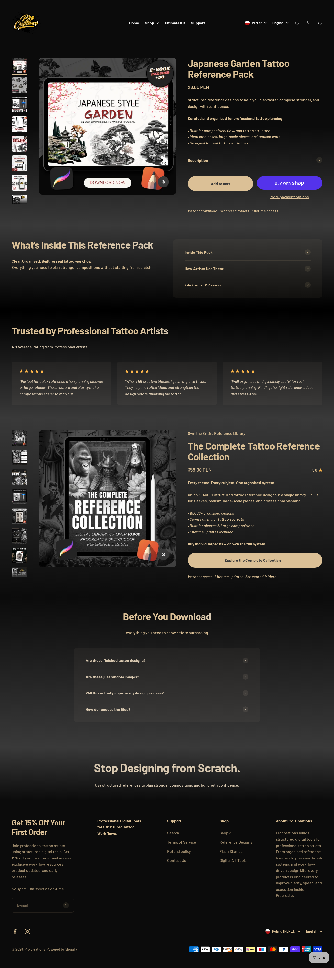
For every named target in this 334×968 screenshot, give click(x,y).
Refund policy (179, 851)
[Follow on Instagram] (27, 931)
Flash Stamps (231, 851)
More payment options (289, 196)
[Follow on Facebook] (15, 931)
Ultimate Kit (175, 23)
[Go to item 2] (19, 85)
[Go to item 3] (19, 105)
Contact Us (176, 860)
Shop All (227, 832)
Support (198, 23)
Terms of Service (181, 842)
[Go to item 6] (19, 164)
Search (173, 832)
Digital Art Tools (233, 860)
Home (134, 23)
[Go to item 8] (19, 203)
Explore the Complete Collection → (255, 560)
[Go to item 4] (19, 124)
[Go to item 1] (19, 66)
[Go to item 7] (19, 183)
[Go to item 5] (19, 144)
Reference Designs (236, 842)
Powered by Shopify (62, 949)
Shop (149, 23)
